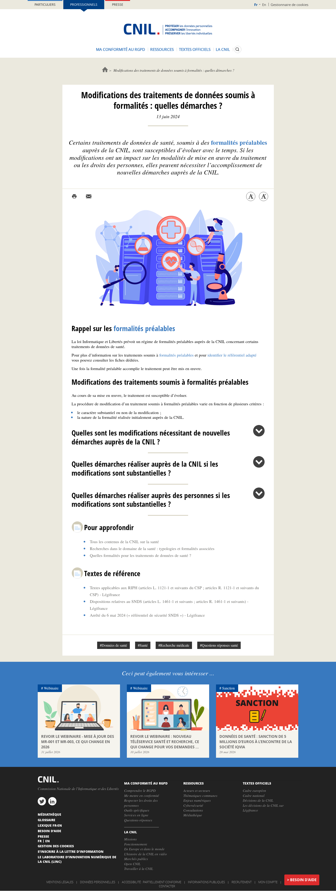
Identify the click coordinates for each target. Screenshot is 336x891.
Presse (117, 4)
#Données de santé (113, 645)
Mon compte (267, 882)
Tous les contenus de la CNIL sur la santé (124, 541)
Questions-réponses (138, 820)
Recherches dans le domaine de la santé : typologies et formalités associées (152, 548)
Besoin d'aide (303, 879)
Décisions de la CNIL (258, 800)
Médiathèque (192, 815)
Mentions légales (59, 882)
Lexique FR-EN (50, 825)
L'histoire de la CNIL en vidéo (145, 854)
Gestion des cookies (56, 846)
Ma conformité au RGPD (120, 49)
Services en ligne (136, 815)
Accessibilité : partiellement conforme (151, 882)
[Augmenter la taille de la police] (263, 196)
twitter (42, 801)
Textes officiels (195, 49)
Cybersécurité (193, 805)
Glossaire (46, 819)
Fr (256, 4)
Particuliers (45, 4)
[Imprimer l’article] (74, 196)
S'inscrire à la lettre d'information (71, 851)
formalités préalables (176, 355)
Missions (130, 839)
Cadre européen (254, 790)
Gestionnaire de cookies (289, 4)
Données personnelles (97, 882)
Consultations (193, 810)
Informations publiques (206, 882)
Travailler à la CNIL (138, 868)
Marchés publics (136, 858)
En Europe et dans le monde (144, 849)
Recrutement (242, 882)
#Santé (143, 645)
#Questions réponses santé (219, 645)
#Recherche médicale (173, 645)
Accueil (105, 69)
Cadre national (253, 795)
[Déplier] (259, 430)
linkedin (52, 801)
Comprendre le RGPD (140, 790)
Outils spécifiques (136, 810)
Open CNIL (132, 863)
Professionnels (83, 4)
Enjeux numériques (197, 800)
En (264, 4)
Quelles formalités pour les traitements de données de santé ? (140, 555)
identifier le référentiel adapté (232, 355)
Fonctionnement (135, 844)
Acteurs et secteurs (196, 790)
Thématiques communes (200, 795)
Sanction (228, 688)
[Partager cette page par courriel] (88, 196)
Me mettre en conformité (141, 795)
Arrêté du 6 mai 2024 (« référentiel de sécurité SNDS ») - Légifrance (147, 615)
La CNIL (223, 49)
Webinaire (51, 688)
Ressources (162, 49)
